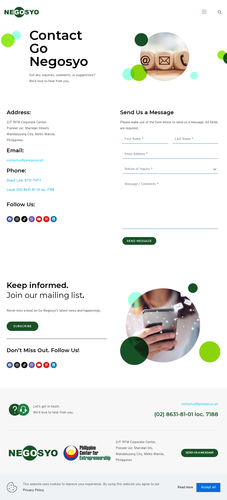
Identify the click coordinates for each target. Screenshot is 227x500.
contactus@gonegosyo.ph (25, 160)
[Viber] (32, 219)
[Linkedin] (54, 219)
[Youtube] (39, 219)
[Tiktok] (24, 219)
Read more (185, 487)
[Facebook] (10, 219)
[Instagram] (17, 219)
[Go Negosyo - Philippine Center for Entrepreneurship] (21, 12)
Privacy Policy (33, 490)
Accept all (208, 487)
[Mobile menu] (204, 12)
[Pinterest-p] (46, 219)
